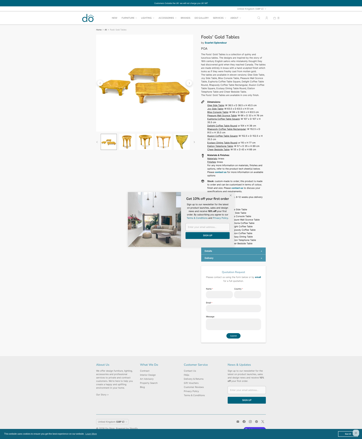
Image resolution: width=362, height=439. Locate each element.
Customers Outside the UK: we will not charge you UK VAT (181, 3)
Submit (233, 336)
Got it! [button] (348, 434)
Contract (144, 370)
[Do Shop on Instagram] (250, 421)
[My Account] (267, 18)
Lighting (146, 18)
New (114, 18)
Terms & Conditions (194, 395)
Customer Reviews (194, 387)
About (234, 18)
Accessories (166, 18)
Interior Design (148, 374)
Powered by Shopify (127, 428)
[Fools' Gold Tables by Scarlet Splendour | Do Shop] (144, 83)
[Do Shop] (88, 18)
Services (218, 18)
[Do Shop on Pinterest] (256, 421)
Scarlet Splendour (216, 42)
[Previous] (100, 83)
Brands (185, 18)
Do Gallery (202, 18)
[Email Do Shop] (238, 421)
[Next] (189, 83)
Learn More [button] (91, 434)
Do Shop (110, 428)
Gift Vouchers (191, 383)
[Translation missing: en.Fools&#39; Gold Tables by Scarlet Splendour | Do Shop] (109, 142)
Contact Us (190, 370)
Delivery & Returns (193, 378)
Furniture (128, 18)
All (106, 29)
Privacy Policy (191, 391)
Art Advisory (147, 378)
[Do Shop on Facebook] (244, 421)
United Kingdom (250, 8)
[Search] (259, 18)
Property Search (149, 383)
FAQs (186, 374)
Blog (142, 387)
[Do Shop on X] (263, 421)
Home (99, 29)
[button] (233, 251)
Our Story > (102, 394)
